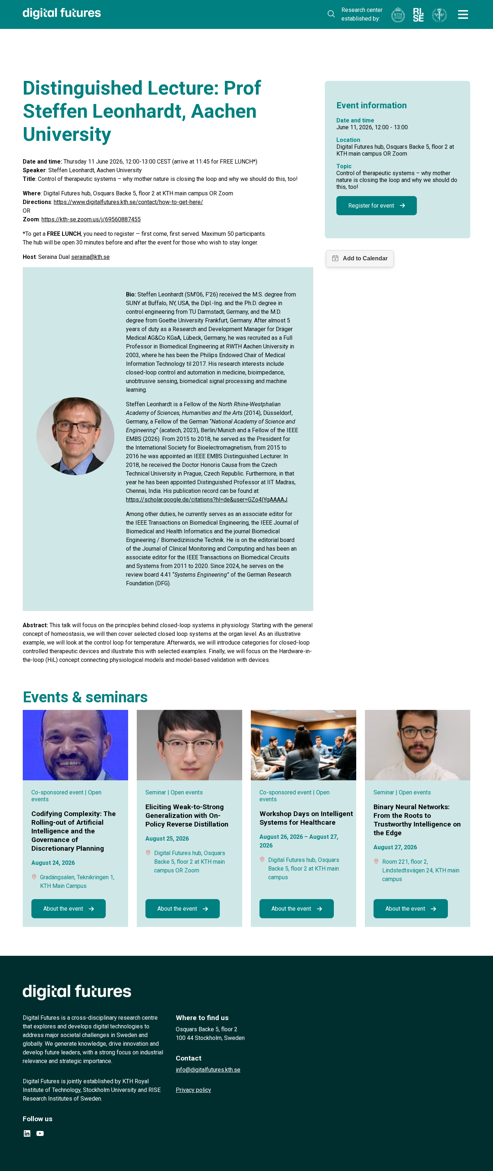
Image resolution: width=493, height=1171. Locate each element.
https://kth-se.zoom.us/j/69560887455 (91, 219)
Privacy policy (193, 1090)
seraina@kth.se (90, 256)
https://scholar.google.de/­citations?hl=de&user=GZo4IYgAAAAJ (206, 499)
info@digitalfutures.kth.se (208, 1069)
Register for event (371, 205)
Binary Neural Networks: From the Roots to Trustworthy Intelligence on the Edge (417, 820)
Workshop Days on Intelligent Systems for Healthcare (306, 818)
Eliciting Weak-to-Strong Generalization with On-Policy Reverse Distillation (187, 815)
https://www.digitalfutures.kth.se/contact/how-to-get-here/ (128, 202)
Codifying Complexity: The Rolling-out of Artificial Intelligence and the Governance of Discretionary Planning (73, 831)
